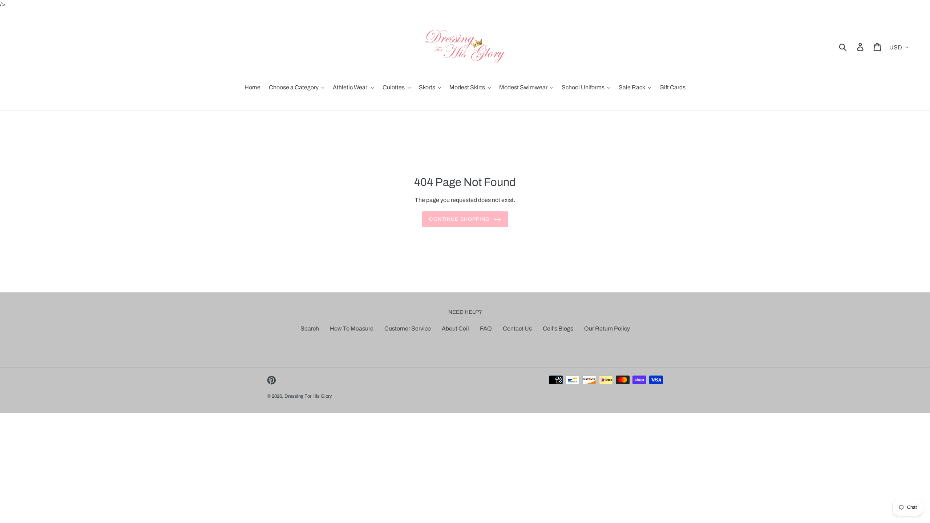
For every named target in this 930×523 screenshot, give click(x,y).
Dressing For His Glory (308, 396)
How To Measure (351, 328)
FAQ (486, 328)
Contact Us (517, 328)
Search (309, 328)
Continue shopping (459, 219)
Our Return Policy (607, 328)
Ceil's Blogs (558, 328)
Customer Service (407, 328)
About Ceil (455, 328)
